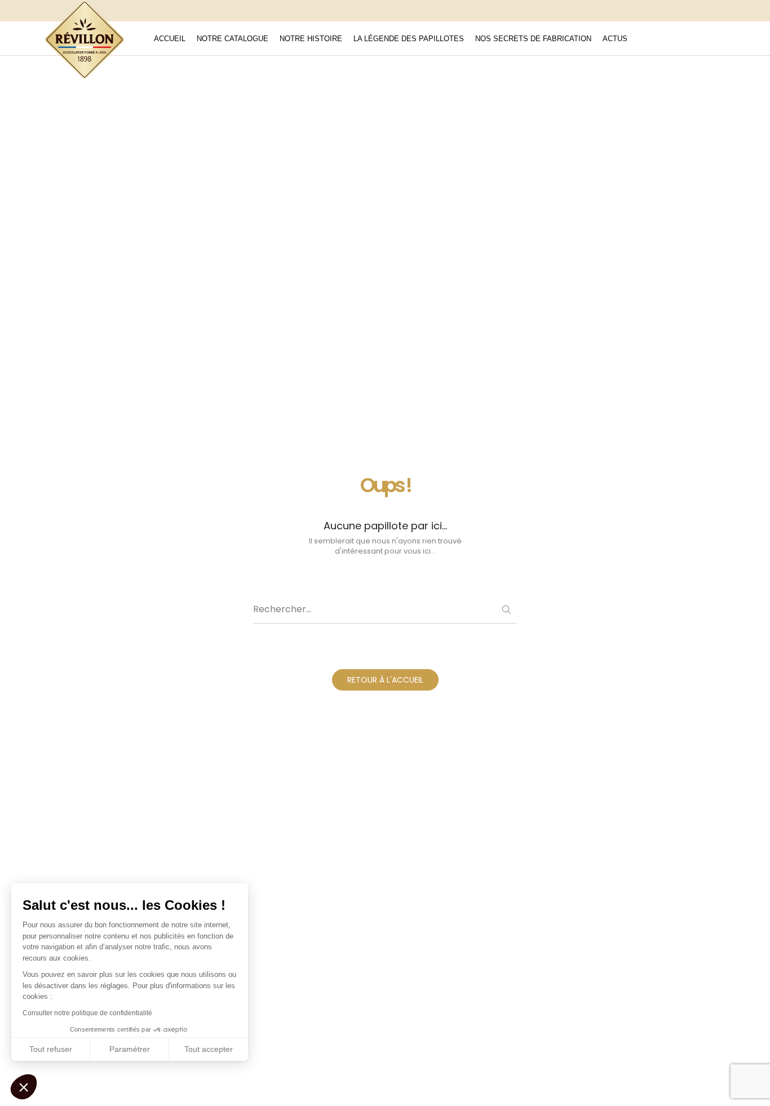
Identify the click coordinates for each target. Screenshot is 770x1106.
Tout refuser (50, 1049)
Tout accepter (208, 1049)
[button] (23, 1086)
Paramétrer (129, 1049)
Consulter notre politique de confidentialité (87, 1013)
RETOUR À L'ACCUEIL (385, 679)
